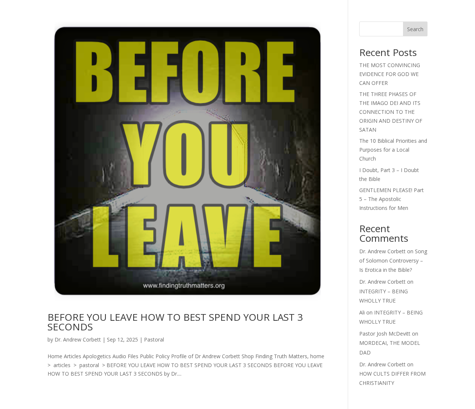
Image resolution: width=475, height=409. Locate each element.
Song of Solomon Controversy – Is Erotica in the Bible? (393, 260)
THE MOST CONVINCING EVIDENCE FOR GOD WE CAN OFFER (389, 74)
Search (415, 29)
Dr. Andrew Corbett (78, 339)
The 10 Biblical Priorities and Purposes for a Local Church (393, 149)
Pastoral (154, 339)
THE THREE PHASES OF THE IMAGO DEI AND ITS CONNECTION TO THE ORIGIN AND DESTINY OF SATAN (390, 111)
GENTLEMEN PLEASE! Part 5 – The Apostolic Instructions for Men (391, 199)
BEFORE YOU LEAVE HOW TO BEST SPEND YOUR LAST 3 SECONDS (175, 321)
